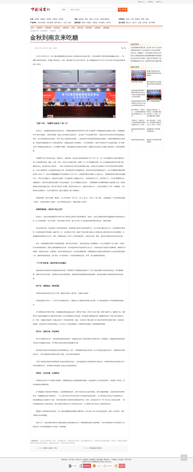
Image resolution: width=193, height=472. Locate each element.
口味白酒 (80, 28)
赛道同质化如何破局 (137, 140)
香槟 (86, 19)
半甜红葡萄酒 (104, 19)
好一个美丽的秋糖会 (153, 101)
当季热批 (122, 19)
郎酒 (83, 22)
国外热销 (89, 28)
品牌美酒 (65, 28)
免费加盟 (106, 28)
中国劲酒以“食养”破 (95, 448)
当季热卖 (97, 28)
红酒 (132, 19)
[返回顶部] (184, 457)
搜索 (122, 10)
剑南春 (88, 22)
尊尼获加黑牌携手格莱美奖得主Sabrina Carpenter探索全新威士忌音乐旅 (138, 103)
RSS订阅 (128, 459)
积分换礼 (121, 459)
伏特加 (145, 22)
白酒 (31, 19)
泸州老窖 (101, 22)
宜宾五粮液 (42, 22)
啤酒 (128, 19)
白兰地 (96, 19)
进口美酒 (122, 22)
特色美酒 (57, 28)
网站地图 (100, 459)
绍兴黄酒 (50, 22)
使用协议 (85, 459)
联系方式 (78, 459)
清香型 (49, 19)
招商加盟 (48, 28)
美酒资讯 (39, 28)
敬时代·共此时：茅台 (50, 448)
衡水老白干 (58, 22)
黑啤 (142, 19)
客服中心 (159, 2)
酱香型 (43, 19)
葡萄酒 (81, 19)
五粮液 (94, 22)
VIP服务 (150, 2)
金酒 (139, 22)
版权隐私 (92, 459)
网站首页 (64, 459)
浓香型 (37, 19)
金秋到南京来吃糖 (137, 82)
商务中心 (141, 2)
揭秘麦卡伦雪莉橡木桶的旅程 (154, 141)
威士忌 (128, 22)
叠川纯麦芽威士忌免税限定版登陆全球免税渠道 (154, 84)
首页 (32, 28)
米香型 (61, 19)
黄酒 (147, 19)
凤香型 (55, 19)
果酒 (90, 19)
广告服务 (114, 459)
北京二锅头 (67, 22)
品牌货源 (77, 22)
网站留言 (107, 459)
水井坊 (108, 22)
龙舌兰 (134, 22)
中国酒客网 (43, 31)
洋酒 (75, 19)
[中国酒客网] (40, 10)
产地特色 (33, 22)
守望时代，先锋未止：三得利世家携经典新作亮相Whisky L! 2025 (138, 122)
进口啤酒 (152, 22)
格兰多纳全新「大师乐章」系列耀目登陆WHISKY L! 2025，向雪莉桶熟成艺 (154, 123)
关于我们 (71, 459)
